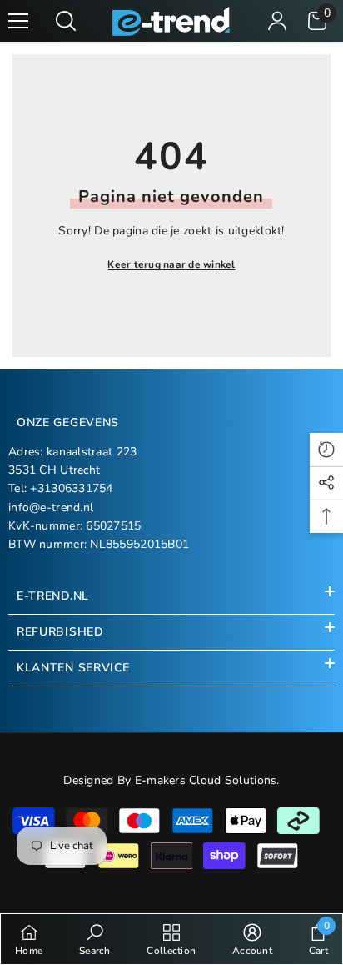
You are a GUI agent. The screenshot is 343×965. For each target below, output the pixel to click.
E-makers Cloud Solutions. (207, 780)
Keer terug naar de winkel (171, 264)
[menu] (18, 21)
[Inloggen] (277, 21)
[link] (94, 939)
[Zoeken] (66, 21)
